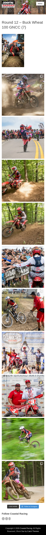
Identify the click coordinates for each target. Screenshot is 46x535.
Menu (40, 4)
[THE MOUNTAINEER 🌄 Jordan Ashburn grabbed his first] (23, 353)
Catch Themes (33, 531)
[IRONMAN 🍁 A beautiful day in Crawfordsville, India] (23, 95)
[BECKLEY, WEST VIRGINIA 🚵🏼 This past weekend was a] (23, 310)
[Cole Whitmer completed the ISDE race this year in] (23, 181)
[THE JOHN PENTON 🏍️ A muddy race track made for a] (23, 224)
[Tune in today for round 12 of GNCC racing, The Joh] (23, 267)
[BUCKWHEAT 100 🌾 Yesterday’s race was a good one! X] (23, 396)
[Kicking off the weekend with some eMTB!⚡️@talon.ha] (23, 439)
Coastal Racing (26, 528)
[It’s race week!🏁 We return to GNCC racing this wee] (23, 482)
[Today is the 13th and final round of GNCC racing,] (23, 138)
